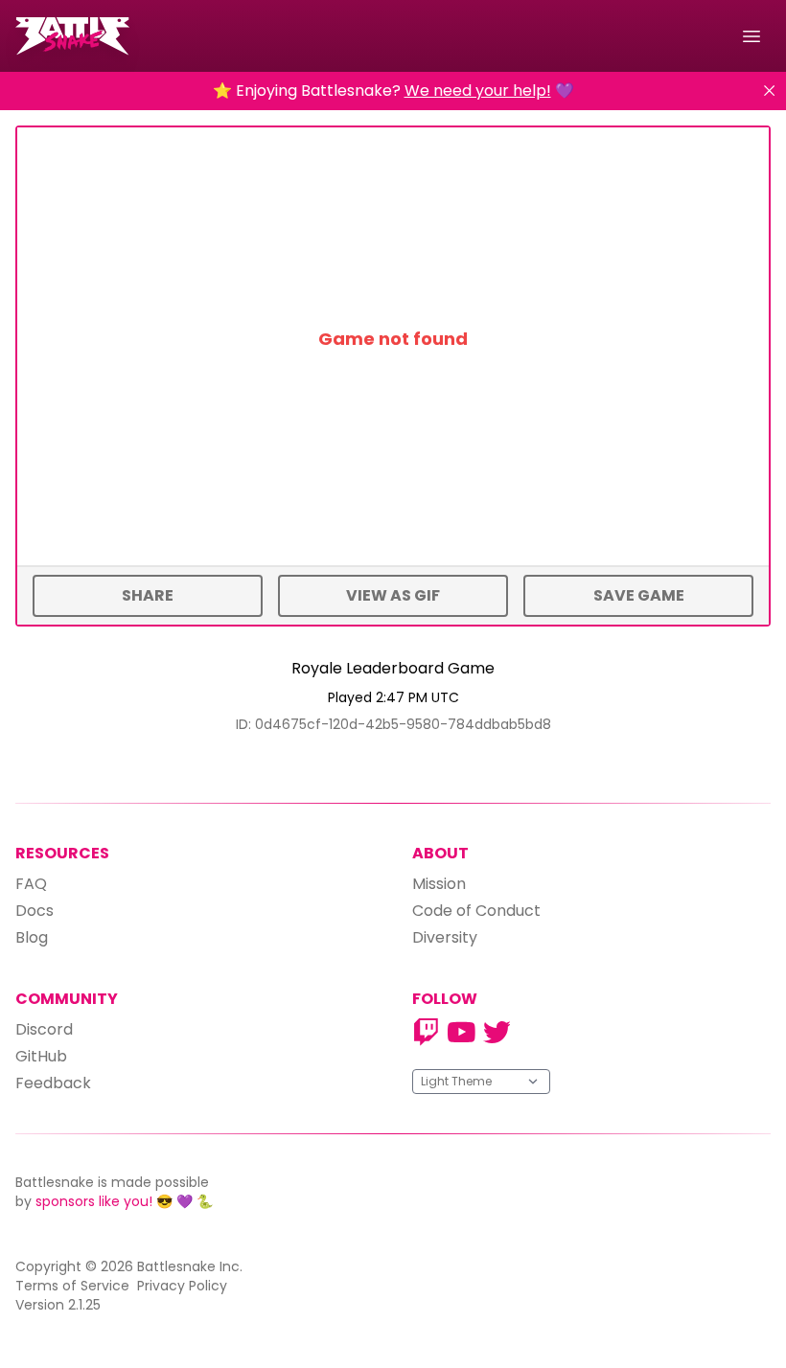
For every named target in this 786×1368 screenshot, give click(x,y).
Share (147, 595)
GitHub (41, 1056)
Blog (31, 937)
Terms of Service (72, 1285)
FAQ (31, 884)
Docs (34, 911)
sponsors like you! (93, 1201)
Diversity (444, 937)
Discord (44, 1029)
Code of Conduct (476, 911)
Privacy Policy (182, 1285)
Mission (439, 884)
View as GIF (393, 595)
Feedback (53, 1083)
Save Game (638, 595)
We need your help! (478, 91)
